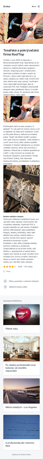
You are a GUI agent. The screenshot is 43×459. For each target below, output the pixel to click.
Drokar (6, 6)
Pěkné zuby (12, 328)
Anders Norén (26, 454)
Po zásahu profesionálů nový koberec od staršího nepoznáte (21, 368)
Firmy (8, 271)
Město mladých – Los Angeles (21, 407)
